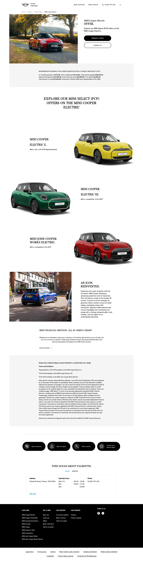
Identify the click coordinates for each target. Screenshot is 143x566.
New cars (46, 515)
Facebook (99, 513)
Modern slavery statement (109, 552)
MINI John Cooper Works (30, 536)
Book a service (93, 5)
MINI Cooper (26, 527)
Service (75, 471)
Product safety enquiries (65, 556)
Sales (67, 471)
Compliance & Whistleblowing (86, 556)
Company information (90, 552)
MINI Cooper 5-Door (28, 530)
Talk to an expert (48, 527)
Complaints (50, 556)
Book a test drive (79, 5)
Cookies (52, 552)
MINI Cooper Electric (28, 515)
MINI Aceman (26, 524)
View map (32, 494)
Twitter (103, 513)
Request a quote (98, 38)
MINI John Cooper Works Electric (32, 539)
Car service (60, 510)
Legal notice (30, 552)
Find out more (44, 348)
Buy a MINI (46, 510)
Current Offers (38, 12)
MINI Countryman (27, 533)
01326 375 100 (110, 5)
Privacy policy (41, 552)
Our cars (25, 510)
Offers (45, 521)
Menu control (120, 5)
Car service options (62, 515)
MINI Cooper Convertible (30, 518)
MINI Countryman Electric (30, 521)
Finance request (76, 518)
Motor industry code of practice (69, 552)
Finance (29, 12)
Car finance (75, 510)
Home (23, 12)
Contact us (98, 45)
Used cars (46, 518)
